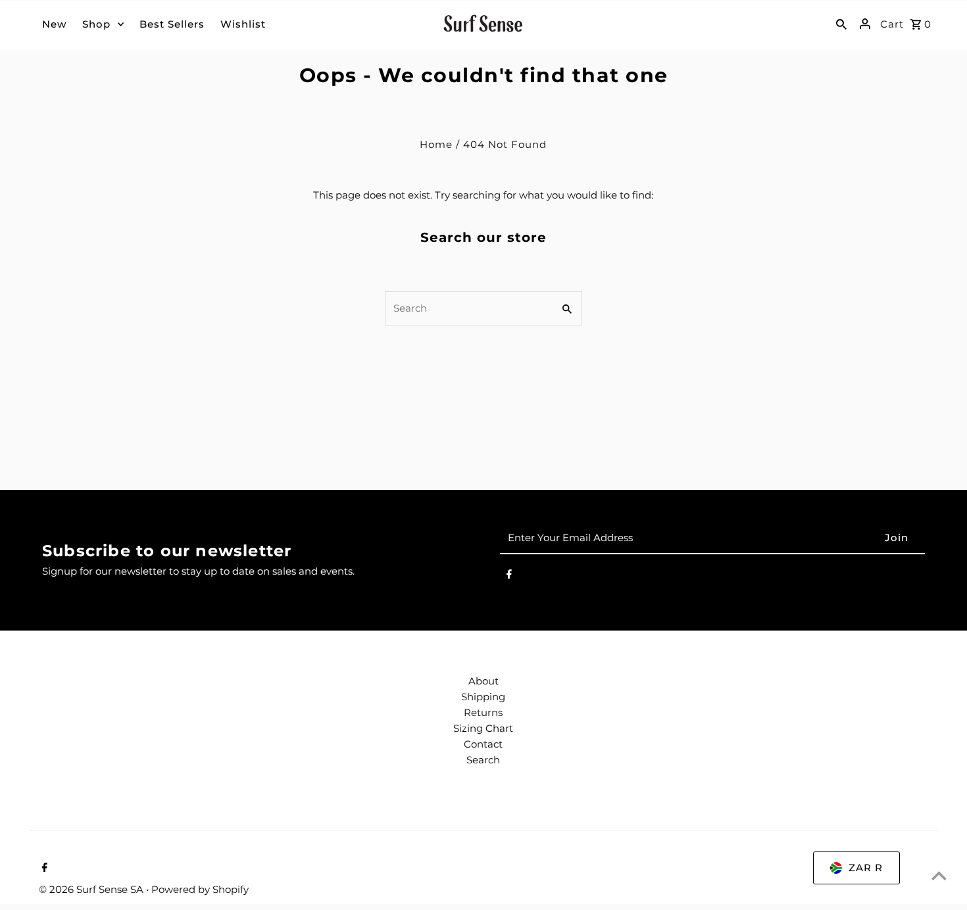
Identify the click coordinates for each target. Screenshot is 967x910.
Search (483, 760)
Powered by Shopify (200, 889)
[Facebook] (509, 577)
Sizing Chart (483, 728)
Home (436, 144)
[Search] (841, 23)
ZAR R (866, 867)
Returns (483, 712)
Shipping (483, 696)
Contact (483, 744)
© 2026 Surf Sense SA (92, 889)
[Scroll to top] (939, 875)
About (483, 681)
